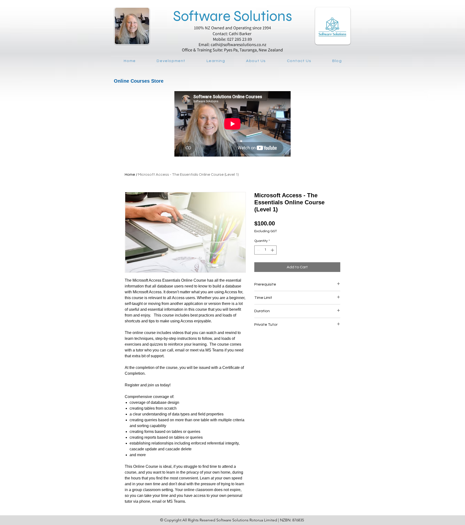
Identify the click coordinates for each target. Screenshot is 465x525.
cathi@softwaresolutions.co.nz (238, 44)
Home (130, 174)
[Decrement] (258, 250)
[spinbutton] (265, 250)
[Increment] (273, 250)
